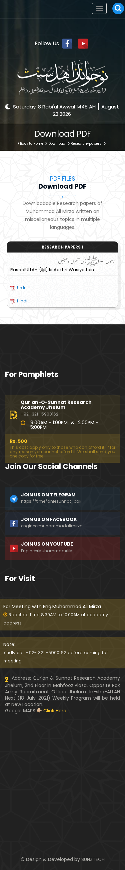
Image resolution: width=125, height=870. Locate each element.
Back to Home (31, 143)
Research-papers (86, 143)
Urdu (22, 287)
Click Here (54, 710)
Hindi (22, 301)
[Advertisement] (62, 755)
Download (56, 143)
